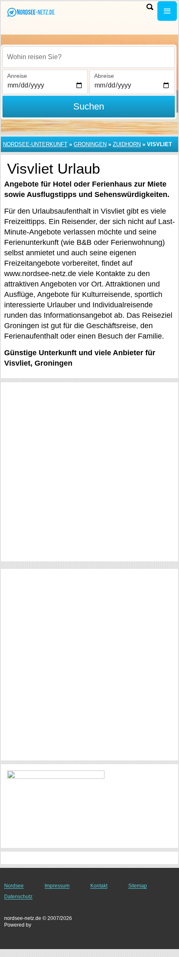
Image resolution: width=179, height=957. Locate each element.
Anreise (17, 75)
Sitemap (137, 886)
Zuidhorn (127, 144)
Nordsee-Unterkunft (35, 144)
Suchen (88, 106)
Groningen (90, 144)
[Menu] (167, 11)
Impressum (57, 886)
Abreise (104, 75)
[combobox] (88, 57)
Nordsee (14, 886)
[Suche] (150, 7)
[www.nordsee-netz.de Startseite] (31, 11)
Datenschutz (18, 897)
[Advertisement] (89, 471)
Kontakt (98, 886)
